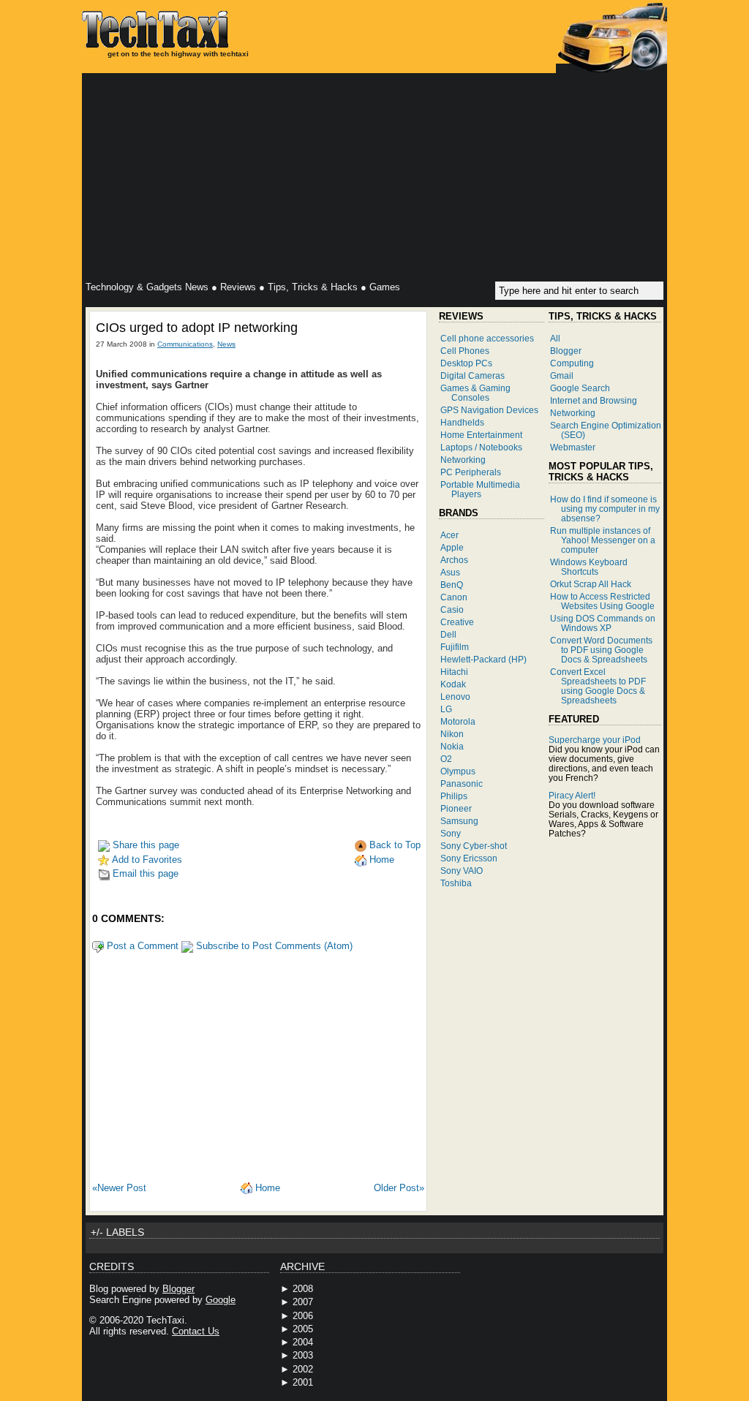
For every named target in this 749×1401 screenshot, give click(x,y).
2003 (303, 1355)
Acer (449, 535)
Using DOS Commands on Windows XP (602, 622)
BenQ (451, 584)
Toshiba (456, 883)
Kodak (453, 684)
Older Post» (399, 1187)
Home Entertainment (481, 434)
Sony (450, 833)
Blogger (565, 350)
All (555, 338)
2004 (303, 1342)
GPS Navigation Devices (489, 410)
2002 (303, 1369)
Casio (452, 609)
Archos (454, 559)
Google (221, 1299)
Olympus (457, 771)
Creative (457, 622)
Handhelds (462, 422)
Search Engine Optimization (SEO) (605, 429)
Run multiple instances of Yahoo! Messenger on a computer (602, 540)
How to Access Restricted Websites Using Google (602, 601)
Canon (453, 597)
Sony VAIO (461, 870)
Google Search (580, 388)
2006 (303, 1315)
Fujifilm (454, 647)
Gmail (561, 375)
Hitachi (454, 671)
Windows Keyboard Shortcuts (589, 566)
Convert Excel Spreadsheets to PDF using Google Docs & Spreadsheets (598, 686)
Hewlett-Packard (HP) (483, 659)
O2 (446, 758)
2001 (303, 1382)
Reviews (238, 287)
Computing (572, 363)
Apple (452, 547)
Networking (463, 459)
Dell (448, 634)
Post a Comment (141, 945)
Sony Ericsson (468, 858)
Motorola (457, 721)
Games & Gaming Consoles (475, 392)
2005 (303, 1328)
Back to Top (393, 844)
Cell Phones (464, 350)
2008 (303, 1288)
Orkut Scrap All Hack (590, 584)
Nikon (452, 734)
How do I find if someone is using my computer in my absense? (605, 508)
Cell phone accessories (487, 338)
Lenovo (455, 696)
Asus (450, 572)
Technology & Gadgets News (147, 287)
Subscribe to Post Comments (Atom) (273, 945)
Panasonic (461, 783)
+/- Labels (117, 1232)
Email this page (144, 873)
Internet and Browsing (593, 400)
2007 (303, 1301)
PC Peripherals (470, 472)
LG (446, 709)
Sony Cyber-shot (473, 845)
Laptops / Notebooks (481, 447)
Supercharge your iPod (595, 739)
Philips (453, 796)
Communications (185, 344)
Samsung (459, 821)
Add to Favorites (146, 859)
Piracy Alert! (572, 795)
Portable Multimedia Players (480, 489)
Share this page (144, 844)
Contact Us (195, 1331)
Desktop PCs (466, 363)
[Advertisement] (374, 179)
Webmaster (572, 447)
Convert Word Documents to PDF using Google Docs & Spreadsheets (601, 649)
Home (380, 859)
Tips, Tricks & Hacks (313, 287)
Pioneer (456, 808)
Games (384, 287)
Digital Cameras (472, 375)
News (226, 344)
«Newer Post (119, 1187)
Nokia (452, 746)
